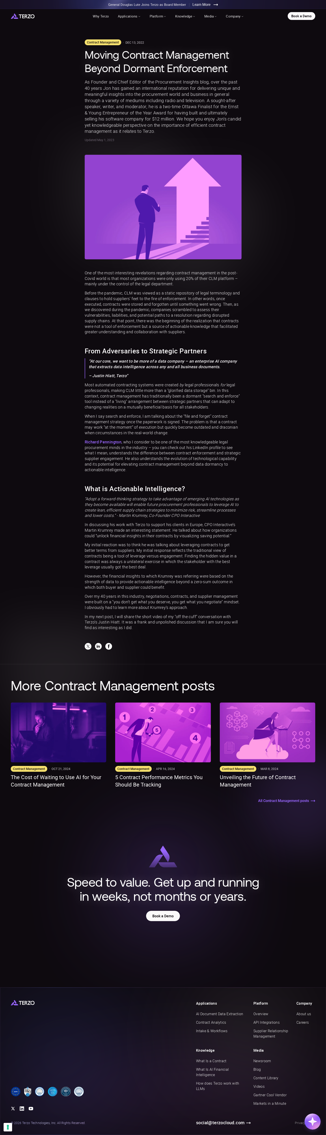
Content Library (266, 1077)
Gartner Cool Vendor (270, 1094)
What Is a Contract (211, 1060)
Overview (260, 1013)
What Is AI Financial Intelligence (212, 1072)
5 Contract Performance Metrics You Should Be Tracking (159, 781)
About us (303, 1013)
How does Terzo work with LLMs (217, 1086)
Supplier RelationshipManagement (270, 1033)
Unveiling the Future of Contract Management (258, 781)
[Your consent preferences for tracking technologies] (8, 1127)
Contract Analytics (211, 1022)
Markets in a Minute (269, 1103)
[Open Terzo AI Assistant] (312, 1122)
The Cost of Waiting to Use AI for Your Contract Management (56, 781)
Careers (302, 1022)
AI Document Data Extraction (219, 1013)
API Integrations (266, 1022)
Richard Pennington (103, 442)
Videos (259, 1086)
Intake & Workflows (212, 1030)
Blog (257, 1069)
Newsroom (262, 1060)
